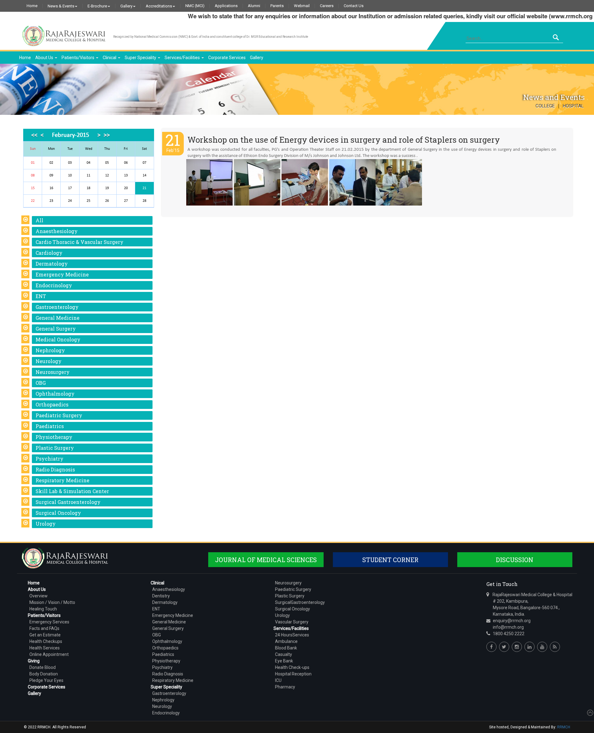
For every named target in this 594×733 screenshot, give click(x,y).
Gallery (126, 6)
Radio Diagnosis (55, 469)
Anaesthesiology (57, 231)
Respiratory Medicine (62, 480)
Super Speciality (141, 57)
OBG (41, 383)
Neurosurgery (53, 372)
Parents (277, 6)
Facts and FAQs (44, 628)
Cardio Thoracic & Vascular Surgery (79, 242)
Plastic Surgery (55, 448)
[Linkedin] (529, 647)
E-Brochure (97, 6)
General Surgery (56, 328)
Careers (327, 6)
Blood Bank (286, 647)
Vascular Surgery (291, 621)
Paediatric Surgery (59, 415)
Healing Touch (43, 608)
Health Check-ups (292, 667)
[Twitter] (504, 647)
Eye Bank (284, 660)
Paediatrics (50, 426)
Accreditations (159, 6)
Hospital (573, 106)
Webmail (302, 6)
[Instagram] (517, 647)
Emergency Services (49, 621)
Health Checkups (45, 641)
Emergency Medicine (62, 274)
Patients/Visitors (78, 57)
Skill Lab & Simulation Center (72, 491)
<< (34, 135)
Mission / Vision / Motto (52, 602)
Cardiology (49, 252)
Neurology (49, 361)
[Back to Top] (589, 713)
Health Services (44, 647)
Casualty (283, 654)
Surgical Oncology (58, 513)
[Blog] (555, 647)
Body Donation (43, 673)
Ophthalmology (55, 393)
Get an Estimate (45, 634)
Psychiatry (49, 458)
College (545, 106)
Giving (34, 660)
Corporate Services (227, 57)
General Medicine (58, 317)
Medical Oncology (58, 339)
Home (32, 6)
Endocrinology (54, 285)
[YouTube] (542, 647)
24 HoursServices (292, 634)
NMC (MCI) (194, 6)
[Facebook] (491, 647)
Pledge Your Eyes (46, 680)
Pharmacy (285, 686)
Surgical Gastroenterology (68, 502)
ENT (41, 296)
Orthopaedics (52, 404)
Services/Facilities (183, 57)
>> (107, 135)
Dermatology (52, 263)
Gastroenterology (57, 307)
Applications (226, 6)
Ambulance (286, 641)
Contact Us (354, 6)
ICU (278, 680)
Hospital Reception (293, 673)
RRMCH (563, 727)
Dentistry (161, 595)
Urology (46, 523)
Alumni (254, 6)
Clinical (110, 57)
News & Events (61, 6)
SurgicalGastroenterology (300, 602)
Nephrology (50, 350)
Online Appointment (49, 654)
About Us (44, 57)
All (39, 220)
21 (144, 188)
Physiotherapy (54, 437)
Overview (38, 595)
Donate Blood (42, 667)
